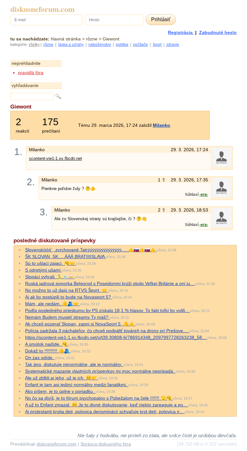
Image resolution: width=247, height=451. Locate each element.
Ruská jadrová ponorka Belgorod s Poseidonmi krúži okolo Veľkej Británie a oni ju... (110, 283)
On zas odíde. (40, 357)
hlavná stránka (66, 38)
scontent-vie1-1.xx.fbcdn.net (55, 158)
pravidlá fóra (30, 72)
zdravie (172, 44)
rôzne (48, 44)
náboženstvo (99, 44)
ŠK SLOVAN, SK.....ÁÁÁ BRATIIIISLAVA (65, 256)
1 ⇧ (162, 179)
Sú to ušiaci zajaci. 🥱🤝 (50, 263)
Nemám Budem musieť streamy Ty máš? (67, 317)
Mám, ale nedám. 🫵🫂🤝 (52, 303)
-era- (203, 194)
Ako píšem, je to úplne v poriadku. (60, 391)
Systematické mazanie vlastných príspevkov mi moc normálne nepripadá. (100, 371)
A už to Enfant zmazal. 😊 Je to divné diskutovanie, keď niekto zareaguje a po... (106, 404)
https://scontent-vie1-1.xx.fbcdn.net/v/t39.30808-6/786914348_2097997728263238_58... (116, 337)
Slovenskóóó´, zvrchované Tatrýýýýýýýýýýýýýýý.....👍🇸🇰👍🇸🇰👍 (91, 249)
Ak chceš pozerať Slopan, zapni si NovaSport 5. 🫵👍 (80, 323)
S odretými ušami (43, 270)
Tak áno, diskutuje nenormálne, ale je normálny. (74, 364)
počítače (140, 44)
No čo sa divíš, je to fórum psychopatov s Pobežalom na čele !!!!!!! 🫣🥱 (99, 398)
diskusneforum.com (42, 9)
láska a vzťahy (71, 44)
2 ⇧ (162, 209)
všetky (34, 44)
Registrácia (181, 32)
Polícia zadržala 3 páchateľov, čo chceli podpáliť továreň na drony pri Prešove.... (107, 330)
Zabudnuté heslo (218, 32)
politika (122, 44)
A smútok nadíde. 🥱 (47, 344)
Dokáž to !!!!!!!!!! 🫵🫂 (48, 350)
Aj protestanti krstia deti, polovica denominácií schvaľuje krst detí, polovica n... (105, 411)
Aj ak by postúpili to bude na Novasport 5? (68, 296)
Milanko (161, 125)
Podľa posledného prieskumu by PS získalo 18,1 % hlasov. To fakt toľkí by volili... (107, 310)
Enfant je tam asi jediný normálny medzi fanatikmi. (76, 384)
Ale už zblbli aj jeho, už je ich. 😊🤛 (61, 377)
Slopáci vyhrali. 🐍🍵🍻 (50, 276)
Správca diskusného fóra (105, 444)
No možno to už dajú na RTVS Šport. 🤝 (66, 290)
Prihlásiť (160, 19)
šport (157, 44)
